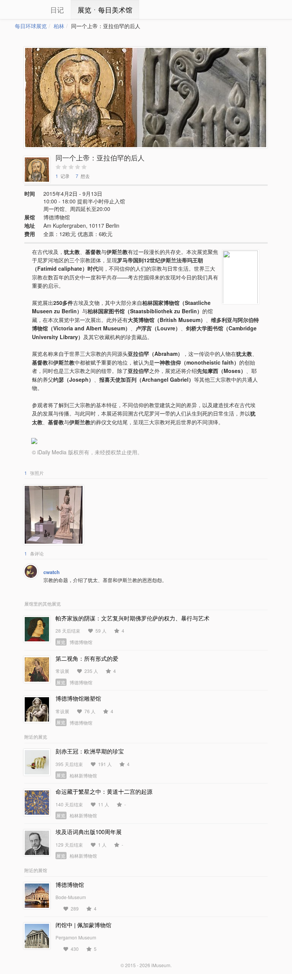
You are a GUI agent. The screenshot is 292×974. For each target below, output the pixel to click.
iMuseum (160, 965)
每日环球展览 (31, 26)
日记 (57, 9)
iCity (26, 9)
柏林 (59, 26)
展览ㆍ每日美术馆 (105, 9)
